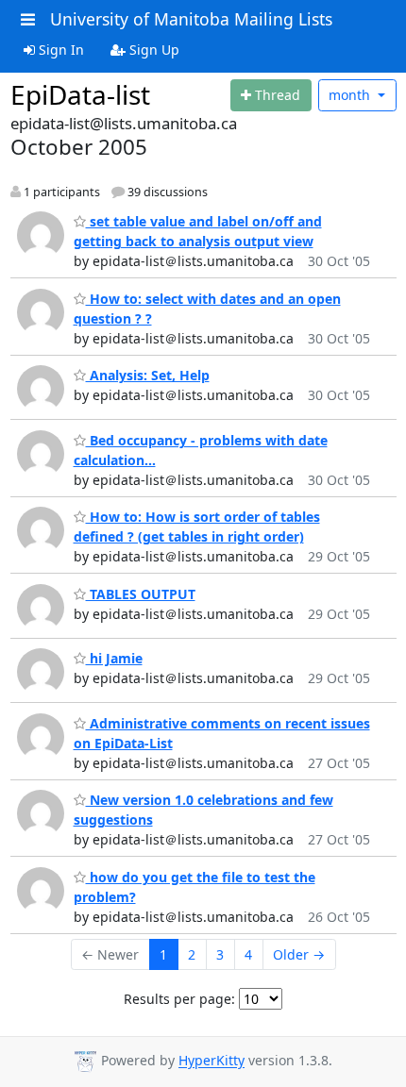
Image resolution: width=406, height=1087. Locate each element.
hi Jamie (114, 658)
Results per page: (179, 999)
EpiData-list (80, 94)
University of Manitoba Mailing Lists (191, 19)
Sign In (59, 50)
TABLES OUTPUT (140, 594)
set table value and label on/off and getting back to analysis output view (198, 231)
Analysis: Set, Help (148, 375)
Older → (299, 954)
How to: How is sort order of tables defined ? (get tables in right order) (197, 526)
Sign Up (152, 50)
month (351, 95)
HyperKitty (211, 1061)
